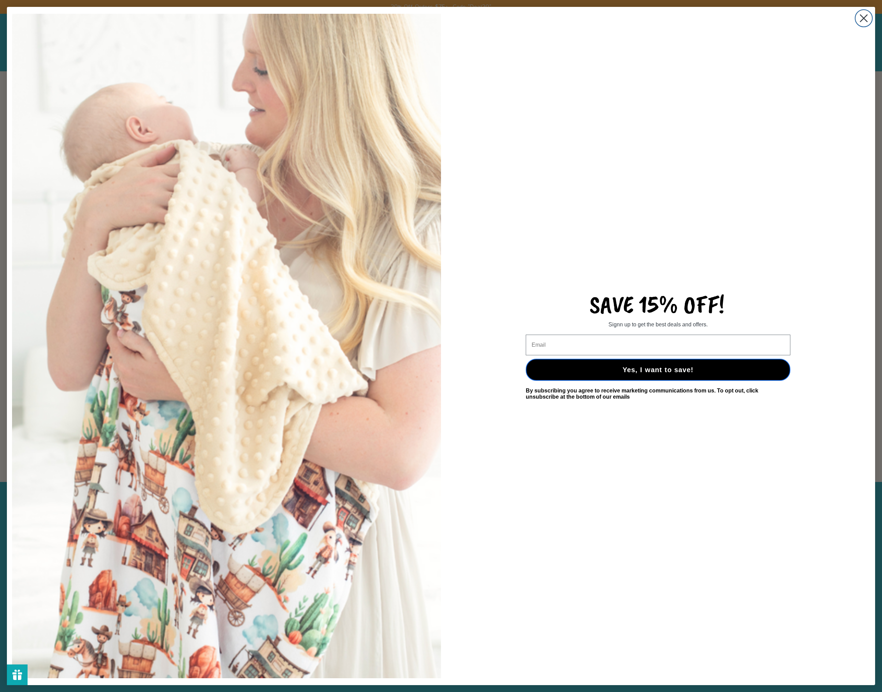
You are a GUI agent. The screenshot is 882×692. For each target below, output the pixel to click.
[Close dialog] (863, 18)
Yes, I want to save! (658, 370)
